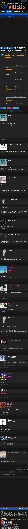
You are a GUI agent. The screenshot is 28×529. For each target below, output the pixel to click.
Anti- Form (11, 220)
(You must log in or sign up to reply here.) (21, 469)
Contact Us (21, 508)
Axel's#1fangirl (12, 177)
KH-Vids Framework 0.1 (4, 525)
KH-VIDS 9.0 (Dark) (5, 508)
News (1, 519)
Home (3, 11)
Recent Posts (3, 14)
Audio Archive (12, 519)
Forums (9, 11)
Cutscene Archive (6, 519)
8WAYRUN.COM (14, 474)
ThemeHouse (15, 526)
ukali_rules (12, 356)
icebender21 (12, 437)
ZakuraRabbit (12, 200)
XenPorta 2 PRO (2, 474)
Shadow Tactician (14, 234)
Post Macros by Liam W (14, 524)
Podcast (20, 519)
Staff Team (24, 519)
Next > (21, 111)
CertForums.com (16, 528)
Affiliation (2, 520)
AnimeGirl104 (11, 420)
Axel (9, 115)
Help (25, 508)
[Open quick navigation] (27, 16)
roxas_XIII (11, 317)
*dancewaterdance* (15, 145)
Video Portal (16, 11)
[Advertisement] (14, 32)
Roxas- (10, 250)
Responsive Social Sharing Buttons (6, 528)
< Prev (1, 111)
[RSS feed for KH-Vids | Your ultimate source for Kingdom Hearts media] (10, 522)
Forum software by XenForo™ (5, 524)
